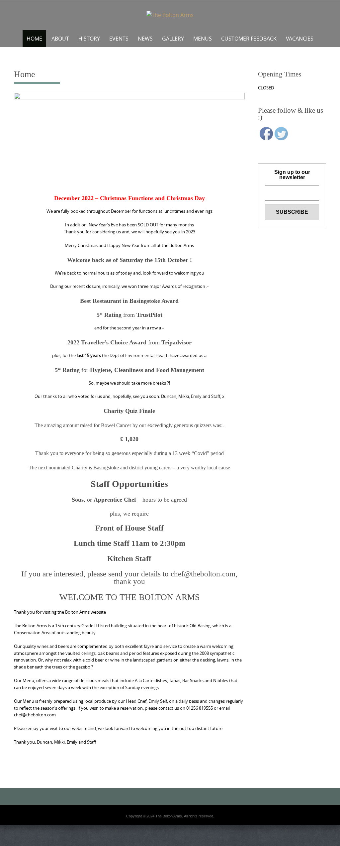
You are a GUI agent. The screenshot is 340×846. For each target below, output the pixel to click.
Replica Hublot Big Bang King (144, 816)
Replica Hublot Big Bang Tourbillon (143, 832)
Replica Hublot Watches (144, 840)
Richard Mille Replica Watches (143, 844)
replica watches (274, 844)
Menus (202, 38)
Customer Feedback (249, 38)
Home (34, 38)
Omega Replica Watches (144, 828)
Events (118, 38)
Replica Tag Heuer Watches (58, 844)
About (60, 38)
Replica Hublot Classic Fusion (144, 824)
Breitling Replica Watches (189, 844)
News (145, 38)
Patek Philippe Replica (100, 844)
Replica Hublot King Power (144, 836)
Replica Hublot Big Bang (144, 820)
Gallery (173, 38)
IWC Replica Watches (17, 844)
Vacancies (299, 38)
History (89, 38)
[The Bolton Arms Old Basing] (170, 15)
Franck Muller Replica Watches (236, 844)
